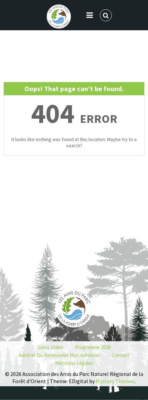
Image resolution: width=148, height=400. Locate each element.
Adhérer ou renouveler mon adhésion (59, 355)
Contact (120, 355)
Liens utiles (50, 347)
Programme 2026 (92, 347)
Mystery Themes (115, 381)
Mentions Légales (74, 363)
